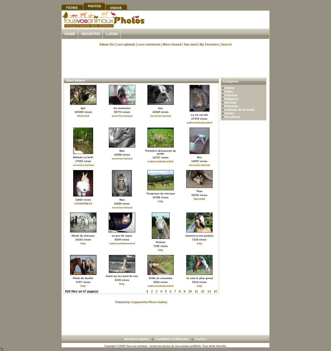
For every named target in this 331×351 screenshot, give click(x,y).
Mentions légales (136, 339)
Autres (229, 113)
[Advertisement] (208, 25)
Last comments (149, 44)
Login (112, 34)
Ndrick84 (199, 199)
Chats (228, 91)
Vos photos (232, 117)
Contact (201, 339)
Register (90, 34)
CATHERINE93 (83, 203)
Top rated (190, 44)
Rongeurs (231, 99)
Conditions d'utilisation (172, 339)
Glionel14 (83, 115)
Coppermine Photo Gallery (149, 302)
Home (69, 34)
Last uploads (125, 44)
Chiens (229, 88)
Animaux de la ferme (239, 110)
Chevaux (230, 95)
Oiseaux (230, 102)
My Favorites (209, 44)
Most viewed (172, 44)
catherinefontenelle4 (199, 122)
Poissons (231, 106)
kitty (160, 201)
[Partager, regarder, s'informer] (103, 26)
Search (226, 44)
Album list (106, 44)
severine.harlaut (122, 115)
